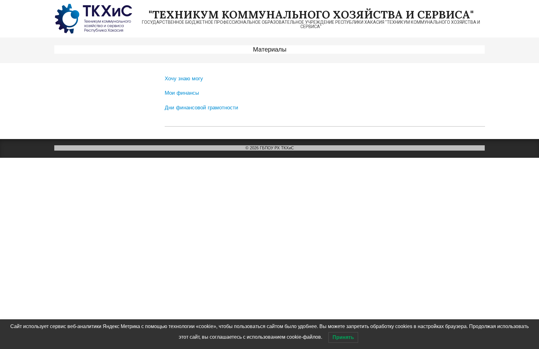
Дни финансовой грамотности (201, 108)
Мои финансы (182, 93)
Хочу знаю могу (184, 79)
